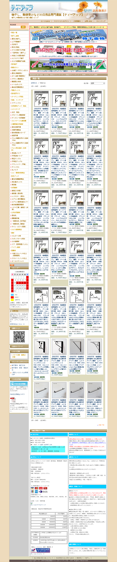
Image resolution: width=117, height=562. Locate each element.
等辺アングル (16, 158)
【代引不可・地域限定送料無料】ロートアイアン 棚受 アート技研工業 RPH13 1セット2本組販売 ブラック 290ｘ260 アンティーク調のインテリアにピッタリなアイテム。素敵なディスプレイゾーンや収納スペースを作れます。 (95, 166)
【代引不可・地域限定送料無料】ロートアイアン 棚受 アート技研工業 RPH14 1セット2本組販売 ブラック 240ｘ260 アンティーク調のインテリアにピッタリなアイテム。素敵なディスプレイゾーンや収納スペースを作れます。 (77, 166)
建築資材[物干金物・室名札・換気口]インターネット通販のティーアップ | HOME (58, 75)
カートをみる (45, 21)
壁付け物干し (16, 39)
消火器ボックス (17, 182)
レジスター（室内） (18, 196)
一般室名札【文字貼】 (19, 221)
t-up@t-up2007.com (45, 444)
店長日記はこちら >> (17, 324)
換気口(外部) (16, 191)
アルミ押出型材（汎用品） (18, 149)
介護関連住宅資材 (17, 124)
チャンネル (15, 167)
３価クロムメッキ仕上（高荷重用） (19, 254)
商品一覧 (14, 32)
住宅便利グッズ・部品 (18, 106)
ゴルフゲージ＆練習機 (18, 121)
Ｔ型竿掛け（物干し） (19, 53)
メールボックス (17, 84)
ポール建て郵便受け (18, 76)
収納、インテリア (17, 100)
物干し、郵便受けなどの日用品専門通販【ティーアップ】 (48, 14)
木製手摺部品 (16, 130)
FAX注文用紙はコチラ (17, 394)
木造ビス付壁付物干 (18, 55)
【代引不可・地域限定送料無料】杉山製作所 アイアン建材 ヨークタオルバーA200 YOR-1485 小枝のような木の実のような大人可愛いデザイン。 (77, 406)
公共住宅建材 (15, 212)
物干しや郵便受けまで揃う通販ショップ (25, 17)
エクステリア (15, 109)
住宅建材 (14, 187)
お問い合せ (88, 21)
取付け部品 (15, 47)
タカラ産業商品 (16, 229)
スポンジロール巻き (18, 239)
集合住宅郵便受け (18, 87)
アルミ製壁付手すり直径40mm (20, 144)
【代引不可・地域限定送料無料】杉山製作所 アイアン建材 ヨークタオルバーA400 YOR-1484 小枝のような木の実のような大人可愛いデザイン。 (95, 406)
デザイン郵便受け (18, 79)
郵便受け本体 (16, 81)
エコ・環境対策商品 (18, 173)
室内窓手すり (15, 93)
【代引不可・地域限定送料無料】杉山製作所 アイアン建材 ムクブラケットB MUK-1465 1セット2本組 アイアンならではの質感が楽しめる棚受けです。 (77, 363)
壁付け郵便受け (17, 73)
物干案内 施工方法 (18, 365)
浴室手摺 (15, 135)
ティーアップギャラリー (20, 362)
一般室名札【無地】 (18, 224)
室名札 (14, 215)
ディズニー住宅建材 (18, 118)
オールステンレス (18, 261)
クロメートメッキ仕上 (19, 258)
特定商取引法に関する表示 (65, 558)
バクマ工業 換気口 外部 (19, 356)
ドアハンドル (16, 103)
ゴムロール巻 (16, 236)
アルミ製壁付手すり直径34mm (20, 139)
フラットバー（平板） (19, 164)
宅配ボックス (15, 90)
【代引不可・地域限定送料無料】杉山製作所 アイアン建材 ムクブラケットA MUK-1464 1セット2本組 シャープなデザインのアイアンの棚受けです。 (95, 363)
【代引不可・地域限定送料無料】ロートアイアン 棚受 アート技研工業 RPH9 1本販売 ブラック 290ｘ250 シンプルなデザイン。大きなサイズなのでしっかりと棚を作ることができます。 (94, 264)
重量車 (13, 250)
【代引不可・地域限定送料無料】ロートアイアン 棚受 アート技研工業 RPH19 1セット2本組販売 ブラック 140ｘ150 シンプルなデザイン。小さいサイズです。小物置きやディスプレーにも (42, 117)
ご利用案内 (77, 21)
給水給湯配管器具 (18, 204)
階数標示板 (15, 218)
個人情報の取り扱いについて (43, 558)
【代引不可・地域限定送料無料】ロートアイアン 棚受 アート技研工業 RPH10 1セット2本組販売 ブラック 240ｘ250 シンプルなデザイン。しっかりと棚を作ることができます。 (42, 264)
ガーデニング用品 (17, 96)
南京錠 (14, 184)
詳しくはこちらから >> (37, 554)
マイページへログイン (61, 21)
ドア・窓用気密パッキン (20, 244)
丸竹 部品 (15, 112)
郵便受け (80, 558)
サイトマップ (100, 21)
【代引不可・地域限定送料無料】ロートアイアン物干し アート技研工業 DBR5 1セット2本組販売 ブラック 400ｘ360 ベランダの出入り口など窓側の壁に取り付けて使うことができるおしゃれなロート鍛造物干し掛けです (42, 315)
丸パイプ (15, 170)
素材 (12, 233)
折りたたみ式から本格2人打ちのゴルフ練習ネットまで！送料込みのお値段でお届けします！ (68, 71)
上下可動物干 (16, 42)
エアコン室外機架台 (18, 199)
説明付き (34, 83)
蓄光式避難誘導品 (18, 179)
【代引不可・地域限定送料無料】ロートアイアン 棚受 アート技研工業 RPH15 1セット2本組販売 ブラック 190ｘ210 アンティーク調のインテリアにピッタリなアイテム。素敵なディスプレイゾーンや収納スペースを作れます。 (60, 166)
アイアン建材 (15, 247)
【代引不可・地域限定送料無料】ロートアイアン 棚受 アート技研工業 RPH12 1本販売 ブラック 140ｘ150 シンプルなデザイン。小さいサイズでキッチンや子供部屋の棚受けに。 (59, 216)
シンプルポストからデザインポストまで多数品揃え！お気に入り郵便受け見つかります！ (68, 56)
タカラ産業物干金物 (18, 61)
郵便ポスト (15, 67)
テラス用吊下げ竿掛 (18, 50)
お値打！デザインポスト (20, 70)
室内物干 (14, 64)
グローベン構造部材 (18, 115)
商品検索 (13, 25)
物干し (87, 558)
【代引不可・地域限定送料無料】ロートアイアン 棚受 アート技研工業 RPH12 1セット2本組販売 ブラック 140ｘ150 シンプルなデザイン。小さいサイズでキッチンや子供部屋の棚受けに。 (42, 216)
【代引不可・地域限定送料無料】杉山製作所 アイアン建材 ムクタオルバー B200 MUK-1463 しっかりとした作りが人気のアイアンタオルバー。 (42, 406)
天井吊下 (15, 44)
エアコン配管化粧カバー (20, 202)
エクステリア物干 (18, 58)
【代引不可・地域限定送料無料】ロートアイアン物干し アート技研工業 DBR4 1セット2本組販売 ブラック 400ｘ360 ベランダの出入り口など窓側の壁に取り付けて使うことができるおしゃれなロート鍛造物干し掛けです (77, 315)
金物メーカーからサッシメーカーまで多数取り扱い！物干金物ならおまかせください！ (68, 42)
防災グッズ (15, 176)
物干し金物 (15, 36)
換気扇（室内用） (18, 193)
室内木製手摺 (16, 127)
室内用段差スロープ (18, 132)
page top (101, 424)
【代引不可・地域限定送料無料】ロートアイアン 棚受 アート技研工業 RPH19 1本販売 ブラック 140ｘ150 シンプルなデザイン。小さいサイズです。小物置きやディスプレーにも (59, 117)
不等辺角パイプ (17, 156)
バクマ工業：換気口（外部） (20, 208)
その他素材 (15, 241)
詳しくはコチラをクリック (38, 505)
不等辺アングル (17, 161)
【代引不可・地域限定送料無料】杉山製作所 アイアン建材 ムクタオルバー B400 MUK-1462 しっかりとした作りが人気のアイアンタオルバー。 (59, 406)
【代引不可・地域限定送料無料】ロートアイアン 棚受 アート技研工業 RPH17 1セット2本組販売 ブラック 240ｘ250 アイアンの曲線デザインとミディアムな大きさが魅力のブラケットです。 (95, 117)
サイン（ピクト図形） (19, 226)
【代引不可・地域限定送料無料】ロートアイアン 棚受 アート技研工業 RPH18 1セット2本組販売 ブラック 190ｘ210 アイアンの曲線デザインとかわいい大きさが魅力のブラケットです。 (77, 117)
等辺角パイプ (16, 153)
